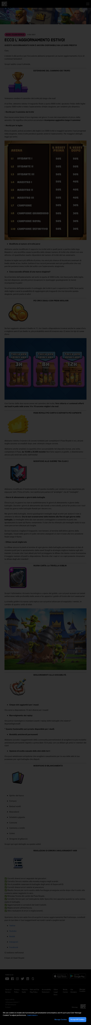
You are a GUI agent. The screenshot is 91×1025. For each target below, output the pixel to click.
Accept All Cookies (77, 1019)
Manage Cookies (61, 1019)
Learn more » (32, 1015)
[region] (45, 1017)
